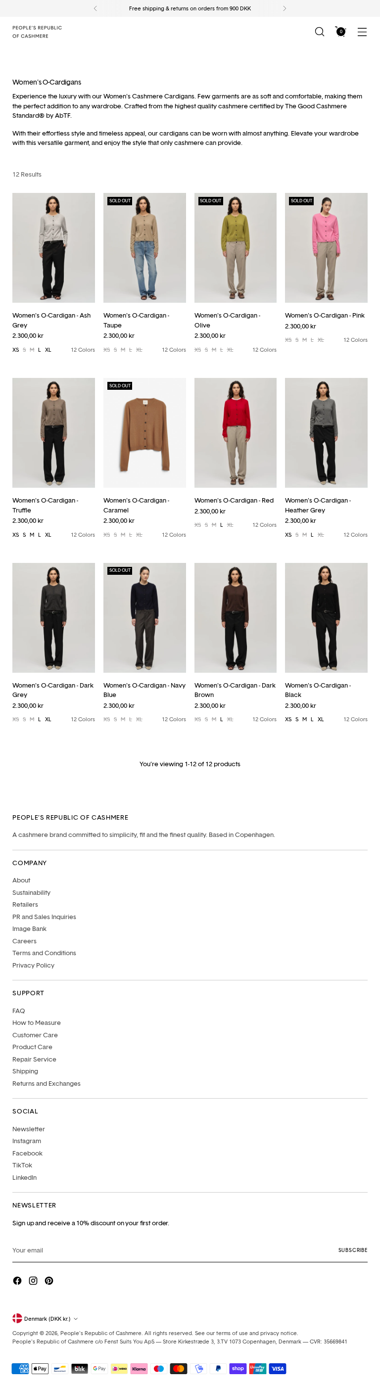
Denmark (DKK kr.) (47, 1318)
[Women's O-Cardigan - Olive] (235, 248)
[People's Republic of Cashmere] (37, 32)
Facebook (27, 1153)
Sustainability (31, 892)
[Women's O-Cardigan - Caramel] (144, 433)
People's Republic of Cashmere (101, 1333)
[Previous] (95, 8)
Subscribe (353, 1250)
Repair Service (34, 1059)
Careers (24, 940)
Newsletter (28, 1128)
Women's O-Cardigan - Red (234, 500)
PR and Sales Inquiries (44, 916)
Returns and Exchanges (46, 1083)
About (21, 880)
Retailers (25, 904)
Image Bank (29, 928)
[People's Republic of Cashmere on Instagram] (34, 1282)
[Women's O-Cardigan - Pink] (326, 248)
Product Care (32, 1046)
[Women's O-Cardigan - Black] (326, 618)
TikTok (22, 1164)
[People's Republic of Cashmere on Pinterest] (50, 1282)
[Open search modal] (320, 32)
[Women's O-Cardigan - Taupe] (144, 248)
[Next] (284, 8)
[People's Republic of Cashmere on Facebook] (18, 1282)
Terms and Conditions (44, 952)
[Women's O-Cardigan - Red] (235, 433)
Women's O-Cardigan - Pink (325, 315)
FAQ (18, 1010)
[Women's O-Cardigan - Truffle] (53, 433)
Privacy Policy (33, 965)
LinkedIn (24, 1177)
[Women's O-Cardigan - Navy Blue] (144, 618)
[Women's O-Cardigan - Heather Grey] (326, 433)
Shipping (25, 1070)
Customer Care (35, 1034)
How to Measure (36, 1022)
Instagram (26, 1140)
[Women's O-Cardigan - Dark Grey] (53, 618)
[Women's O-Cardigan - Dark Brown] (235, 618)
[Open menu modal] (362, 32)
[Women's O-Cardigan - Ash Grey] (53, 248)
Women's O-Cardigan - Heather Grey (318, 505)
